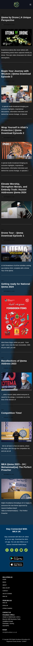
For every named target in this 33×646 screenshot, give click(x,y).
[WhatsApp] (7, 550)
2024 (2, 14)
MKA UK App (6, 588)
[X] (16, 550)
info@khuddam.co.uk (10, 632)
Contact (5, 590)
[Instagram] (11, 550)
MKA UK (5, 596)
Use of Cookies (7, 593)
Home (4, 579)
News (4, 582)
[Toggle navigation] (26, 4)
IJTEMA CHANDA (7, 608)
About (5, 585)
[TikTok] (26, 550)
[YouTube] (21, 550)
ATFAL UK (5, 605)
